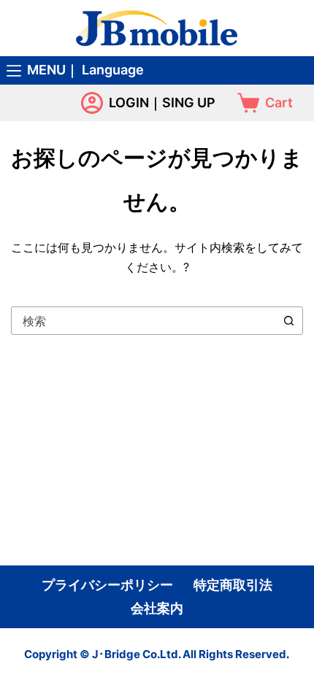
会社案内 (157, 608)
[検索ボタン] (288, 320)
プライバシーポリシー (107, 585)
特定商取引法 (233, 585)
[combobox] (143, 320)
